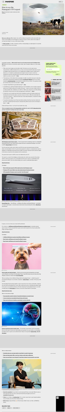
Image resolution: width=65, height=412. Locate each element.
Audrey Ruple (26, 279)
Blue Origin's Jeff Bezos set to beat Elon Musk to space (14, 239)
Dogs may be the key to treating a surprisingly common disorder (16, 300)
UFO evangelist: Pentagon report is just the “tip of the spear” (16, 172)
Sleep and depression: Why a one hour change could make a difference (18, 355)
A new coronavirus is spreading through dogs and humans (15, 298)
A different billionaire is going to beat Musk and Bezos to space (16, 237)
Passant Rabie (9, 144)
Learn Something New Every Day (50, 64)
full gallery (4, 333)
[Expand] (57, 397)
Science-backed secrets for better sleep (10, 328)
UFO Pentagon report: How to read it (9, 141)
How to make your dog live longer (9, 272)
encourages (12, 288)
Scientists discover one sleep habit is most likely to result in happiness (18, 353)
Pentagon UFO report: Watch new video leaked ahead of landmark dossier (18, 170)
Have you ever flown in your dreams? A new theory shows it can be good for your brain (21, 357)
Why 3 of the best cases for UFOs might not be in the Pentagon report (17, 168)
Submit (57, 74)
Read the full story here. (7, 290)
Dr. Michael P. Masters (27, 79)
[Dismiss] (63, 397)
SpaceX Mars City (5, 203)
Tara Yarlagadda (19, 275)
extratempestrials (11, 81)
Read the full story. (6, 162)
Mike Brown (38, 204)
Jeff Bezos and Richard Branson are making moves (19, 226)
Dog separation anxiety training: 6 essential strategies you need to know (18, 296)
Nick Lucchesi (6, 32)
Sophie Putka (33, 331)
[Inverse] (9, 1)
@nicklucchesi (16, 397)
